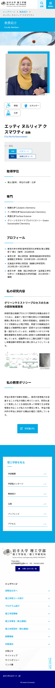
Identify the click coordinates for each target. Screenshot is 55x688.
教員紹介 (12, 493)
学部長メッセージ (15, 483)
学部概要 (12, 473)
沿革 (10, 503)
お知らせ (9, 650)
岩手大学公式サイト (10, 676)
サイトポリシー (12, 660)
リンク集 (9, 664)
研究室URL (29, 428)
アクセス (12, 523)
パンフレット (14, 513)
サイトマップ (11, 655)
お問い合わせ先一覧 (29, 568)
